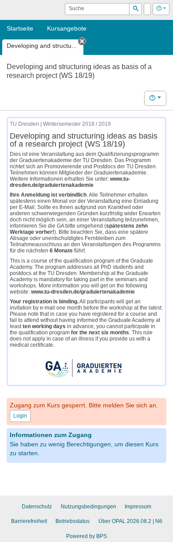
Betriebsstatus (72, 521)
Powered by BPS (86, 536)
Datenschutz (37, 506)
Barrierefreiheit (29, 521)
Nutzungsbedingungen (88, 506)
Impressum (138, 506)
